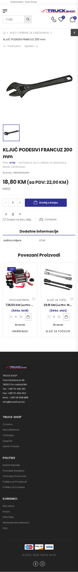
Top (11, 268)
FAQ (5, 528)
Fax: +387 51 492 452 (14, 393)
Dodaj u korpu (48, 202)
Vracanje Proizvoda (14, 476)
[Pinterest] (20, 214)
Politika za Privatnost (15, 481)
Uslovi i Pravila (11, 446)
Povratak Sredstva (13, 470)
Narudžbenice (11, 429)
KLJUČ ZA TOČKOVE (58, 331)
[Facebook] (6, 214)
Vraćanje (8, 435)
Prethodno (13, 46)
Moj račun (8, 506)
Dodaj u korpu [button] (28, 317)
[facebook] (35, 563)
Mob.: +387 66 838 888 (15, 397)
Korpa (6, 511)
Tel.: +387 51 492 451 (14, 389)
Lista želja (8, 517)
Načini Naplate (11, 465)
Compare (50, 219)
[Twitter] (13, 214)
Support (7, 441)
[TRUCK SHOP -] (58, 11)
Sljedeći (30, 46)
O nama (7, 424)
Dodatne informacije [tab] (39, 231)
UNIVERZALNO (18, 166)
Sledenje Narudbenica (16, 522)
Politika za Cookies (14, 487)
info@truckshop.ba (14, 402)
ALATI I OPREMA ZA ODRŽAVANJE (29, 33)
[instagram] (42, 563)
